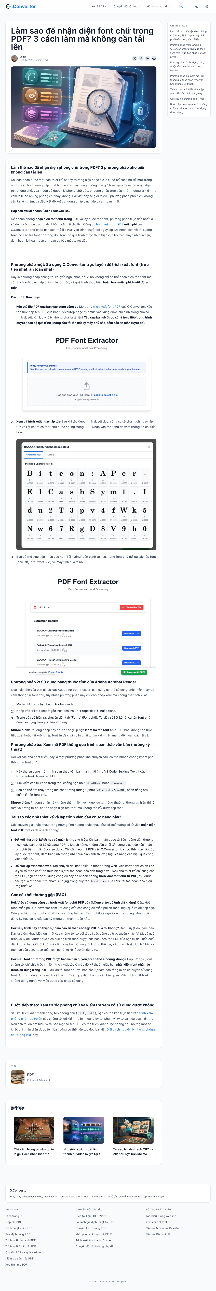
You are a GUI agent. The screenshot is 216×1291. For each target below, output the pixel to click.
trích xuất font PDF (109, 224)
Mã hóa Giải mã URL (159, 1234)
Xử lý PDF (98, 6)
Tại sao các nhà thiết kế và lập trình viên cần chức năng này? (187, 91)
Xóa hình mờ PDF (16, 1264)
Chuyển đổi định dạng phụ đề (94, 1246)
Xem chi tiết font (156, 1222)
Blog (180, 6)
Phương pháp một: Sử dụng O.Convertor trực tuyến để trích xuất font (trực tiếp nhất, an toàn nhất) (188, 50)
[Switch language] (207, 6)
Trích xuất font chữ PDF (20, 1246)
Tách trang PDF (15, 1216)
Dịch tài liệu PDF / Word (91, 1216)
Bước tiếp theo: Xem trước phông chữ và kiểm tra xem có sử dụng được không (188, 108)
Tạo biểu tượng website (161, 1216)
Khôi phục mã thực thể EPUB (94, 1234)
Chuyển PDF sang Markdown (23, 1252)
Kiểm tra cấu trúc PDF (19, 1258)
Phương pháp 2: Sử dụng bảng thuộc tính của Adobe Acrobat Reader (187, 66)
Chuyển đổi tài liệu (125, 6)
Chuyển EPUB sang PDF (91, 1228)
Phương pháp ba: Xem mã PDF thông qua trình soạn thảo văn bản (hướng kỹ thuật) (187, 79)
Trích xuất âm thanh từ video (94, 1240)
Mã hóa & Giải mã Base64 (162, 1228)
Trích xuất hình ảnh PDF (20, 1240)
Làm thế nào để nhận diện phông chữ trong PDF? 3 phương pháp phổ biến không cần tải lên (188, 35)
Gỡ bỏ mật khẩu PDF (18, 1228)
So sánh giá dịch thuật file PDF (95, 1222)
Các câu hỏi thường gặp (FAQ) (187, 98)
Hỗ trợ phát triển (157, 6)
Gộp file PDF (13, 1222)
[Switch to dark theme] (196, 6)
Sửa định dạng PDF (17, 1234)
